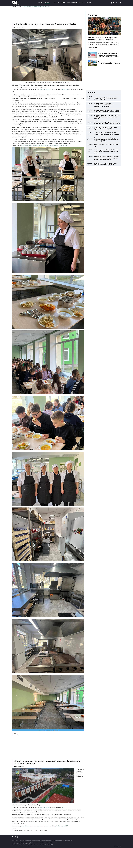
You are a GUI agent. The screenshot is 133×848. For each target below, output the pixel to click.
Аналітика (55, 2)
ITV (63, 807)
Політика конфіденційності (76, 2)
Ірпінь (27, 830)
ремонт (20, 830)
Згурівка (19, 734)
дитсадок (40, 830)
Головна (40, 2)
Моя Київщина (44, 807)
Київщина (16, 830)
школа (15, 734)
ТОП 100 (89, 2)
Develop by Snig (118, 846)
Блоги (63, 2)
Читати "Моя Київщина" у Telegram (47, 730)
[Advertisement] (48, 17)
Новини (47, 2)
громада (45, 830)
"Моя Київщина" (44, 89)
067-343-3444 (50, 844)
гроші (24, 830)
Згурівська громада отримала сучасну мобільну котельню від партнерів (44, 145)
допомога (35, 830)
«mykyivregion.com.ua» (67, 840)
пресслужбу (65, 89)
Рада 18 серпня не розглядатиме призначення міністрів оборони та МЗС (44, 826)
